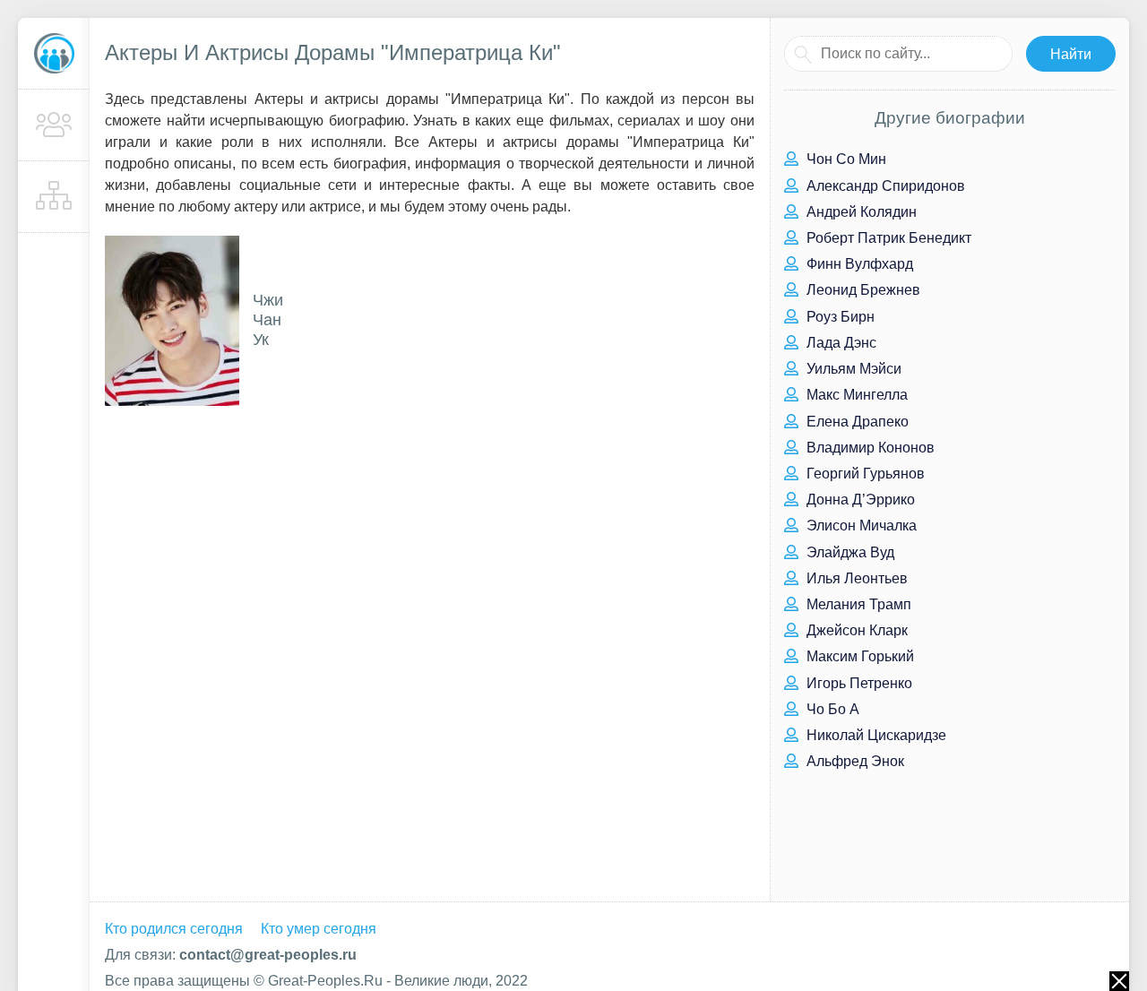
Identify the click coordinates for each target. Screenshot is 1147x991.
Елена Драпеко (856, 421)
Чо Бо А (831, 709)
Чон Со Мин (844, 159)
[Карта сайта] (54, 197)
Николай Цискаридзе (874, 735)
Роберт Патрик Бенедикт (887, 238)
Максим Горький (858, 656)
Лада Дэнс (839, 342)
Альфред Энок (853, 761)
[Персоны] (54, 125)
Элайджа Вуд (848, 552)
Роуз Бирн (839, 316)
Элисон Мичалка (860, 525)
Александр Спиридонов (884, 186)
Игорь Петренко (857, 683)
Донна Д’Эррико (859, 499)
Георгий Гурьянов (864, 473)
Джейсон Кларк (855, 630)
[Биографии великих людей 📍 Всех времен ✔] (54, 54)
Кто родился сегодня (174, 928)
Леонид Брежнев (861, 289)
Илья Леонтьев (855, 578)
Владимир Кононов (869, 447)
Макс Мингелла (855, 394)
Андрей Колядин (860, 212)
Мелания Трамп (857, 604)
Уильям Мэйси (852, 368)
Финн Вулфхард (858, 263)
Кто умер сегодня (318, 928)
